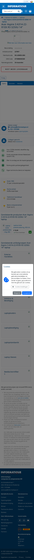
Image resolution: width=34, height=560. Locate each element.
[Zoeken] (18, 11)
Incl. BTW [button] (26, 1)
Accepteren (27, 293)
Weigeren (17, 293)
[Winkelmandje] (30, 11)
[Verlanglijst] (26, 11)
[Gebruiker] (22, 11)
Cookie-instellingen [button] (21, 287)
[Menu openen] (3, 6)
